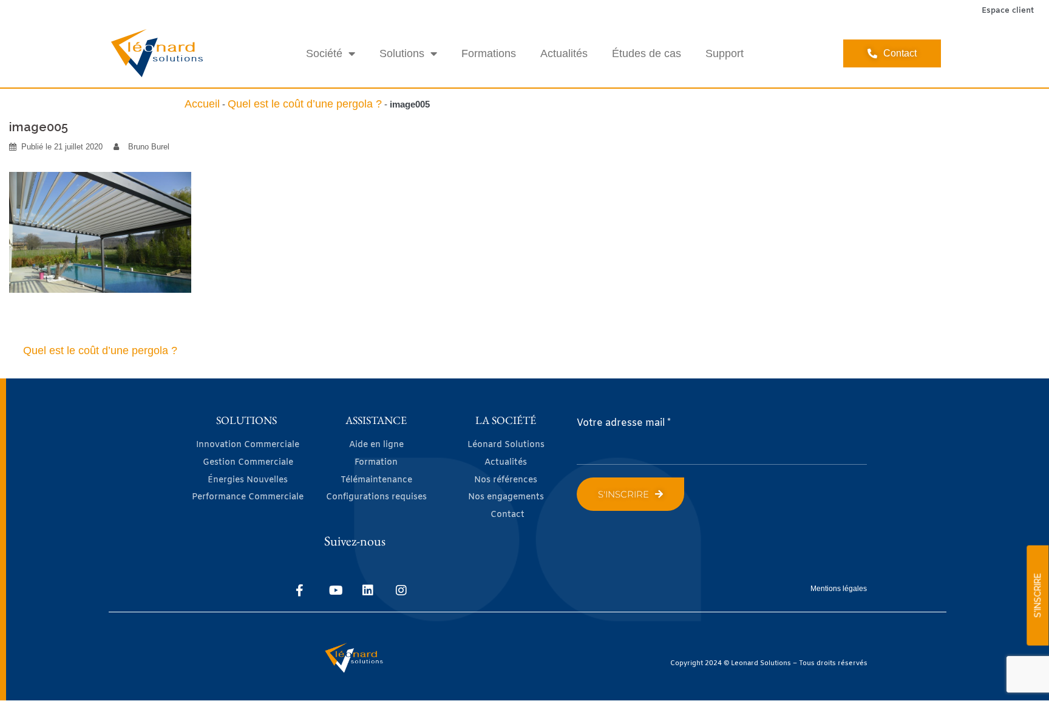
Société (324, 53)
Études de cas (646, 53)
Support (724, 53)
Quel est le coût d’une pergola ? (305, 104)
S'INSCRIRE (1037, 595)
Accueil (202, 104)
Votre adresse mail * (624, 423)
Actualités (564, 53)
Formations (488, 53)
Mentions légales (838, 588)
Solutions (401, 53)
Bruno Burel (148, 146)
